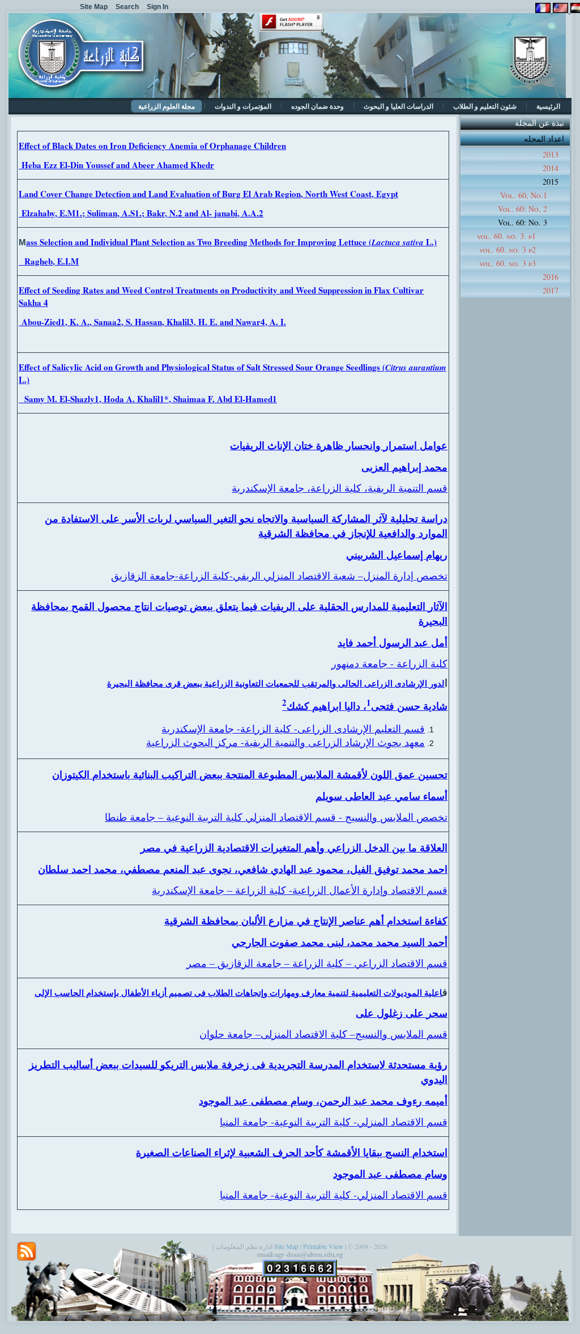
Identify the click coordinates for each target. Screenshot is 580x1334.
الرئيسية (548, 106)
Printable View (323, 1246)
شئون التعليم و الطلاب (485, 106)
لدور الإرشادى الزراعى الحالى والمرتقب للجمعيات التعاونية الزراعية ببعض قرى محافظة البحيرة (276, 683)
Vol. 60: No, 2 (522, 208)
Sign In (157, 7)
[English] (559, 10)
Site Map (286, 1246)
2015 (550, 181)
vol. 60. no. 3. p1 (506, 236)
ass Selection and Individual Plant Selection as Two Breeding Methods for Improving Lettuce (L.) (231, 242)
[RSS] (26, 1251)
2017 (550, 290)
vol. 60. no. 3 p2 (507, 249)
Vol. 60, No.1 (523, 195)
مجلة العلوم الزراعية (166, 106)
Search (127, 7)
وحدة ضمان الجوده (317, 106)
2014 (550, 168)
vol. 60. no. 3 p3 (507, 263)
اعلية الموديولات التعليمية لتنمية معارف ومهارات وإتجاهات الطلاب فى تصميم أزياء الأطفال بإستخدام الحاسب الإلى (238, 992)
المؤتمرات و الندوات (243, 106)
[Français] (543, 10)
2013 (550, 154)
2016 (550, 276)
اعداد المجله (544, 138)
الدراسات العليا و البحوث (398, 106)
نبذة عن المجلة (539, 122)
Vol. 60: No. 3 (522, 222)
